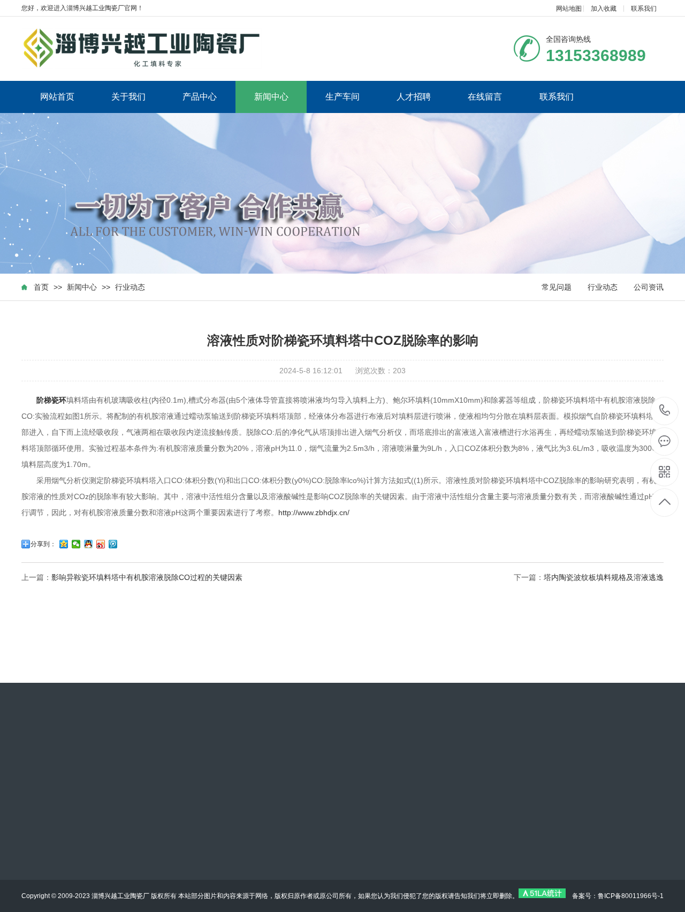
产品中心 (199, 96)
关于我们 (128, 96)
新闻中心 (271, 96)
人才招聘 (414, 96)
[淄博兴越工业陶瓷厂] (141, 48)
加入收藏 (603, 8)
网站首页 (57, 96)
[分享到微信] (76, 544)
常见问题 (557, 287)
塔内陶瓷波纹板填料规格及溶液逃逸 (604, 577)
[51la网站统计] (542, 896)
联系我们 (644, 8)
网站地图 (569, 8)
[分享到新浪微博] (100, 544)
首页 (41, 287)
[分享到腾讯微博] (113, 544)
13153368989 (665, 411)
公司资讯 (649, 287)
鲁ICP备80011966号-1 (631, 896)
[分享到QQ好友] (88, 544)
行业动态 (130, 287)
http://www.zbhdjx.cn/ (313, 512)
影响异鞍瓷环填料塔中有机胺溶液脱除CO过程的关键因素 (146, 577)
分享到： (43, 544)
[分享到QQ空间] (63, 544)
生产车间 (342, 96)
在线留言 (485, 96)
